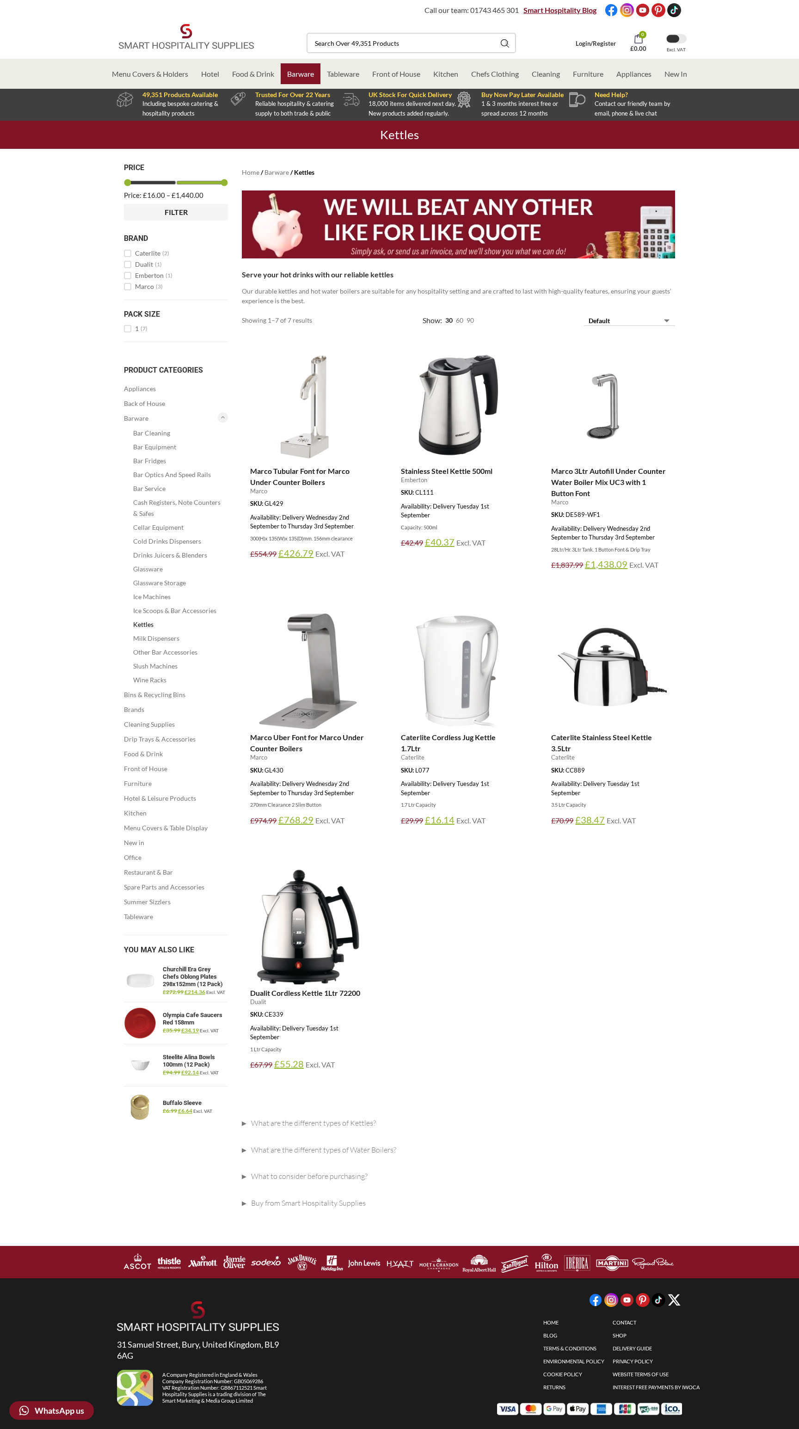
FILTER (176, 212)
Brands (134, 709)
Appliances (633, 73)
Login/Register (596, 43)
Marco (149, 286)
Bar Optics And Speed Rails (172, 474)
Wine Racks (149, 680)
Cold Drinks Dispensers (167, 541)
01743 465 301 (494, 10)
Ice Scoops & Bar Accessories (174, 610)
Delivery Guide (632, 1348)
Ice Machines (152, 597)
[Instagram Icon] (627, 10)
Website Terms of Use (641, 1374)
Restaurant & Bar (148, 872)
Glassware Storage (159, 583)
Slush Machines (155, 666)
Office (132, 857)
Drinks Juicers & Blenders (170, 555)
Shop (620, 1335)
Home (250, 172)
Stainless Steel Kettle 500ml (446, 470)
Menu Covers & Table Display (166, 828)
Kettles (143, 624)
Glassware (148, 569)
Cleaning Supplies (149, 724)
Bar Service (149, 488)
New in (134, 842)
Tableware (343, 73)
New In (675, 73)
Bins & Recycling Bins (154, 695)
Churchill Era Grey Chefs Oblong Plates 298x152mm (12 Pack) (193, 976)
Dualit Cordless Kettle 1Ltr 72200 (305, 992)
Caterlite (152, 253)
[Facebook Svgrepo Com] (611, 10)
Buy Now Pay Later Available (522, 94)
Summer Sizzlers (147, 902)
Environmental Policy (573, 1361)
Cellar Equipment (158, 527)
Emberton (153, 275)
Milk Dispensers (156, 638)
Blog (550, 1335)
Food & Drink (253, 73)
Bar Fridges (149, 461)
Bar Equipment (154, 447)
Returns (554, 1387)
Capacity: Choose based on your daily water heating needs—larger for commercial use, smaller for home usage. (403, 1178)
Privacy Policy (633, 1361)
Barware (300, 73)
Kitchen (445, 73)
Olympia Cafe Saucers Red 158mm (192, 1019)
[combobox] (411, 43)
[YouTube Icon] (643, 10)
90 (470, 320)
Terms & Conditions (569, 1348)
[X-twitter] (674, 1300)
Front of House (396, 73)
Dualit (148, 264)
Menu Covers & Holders (150, 73)
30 (449, 320)
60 (459, 320)
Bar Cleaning (151, 433)
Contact (624, 1322)
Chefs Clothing (495, 73)
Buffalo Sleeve (182, 1102)
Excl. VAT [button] (676, 49)
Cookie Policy (562, 1374)
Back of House (144, 403)
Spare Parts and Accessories (164, 887)
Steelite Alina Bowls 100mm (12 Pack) (189, 1061)
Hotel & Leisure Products (160, 798)
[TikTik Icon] (674, 10)
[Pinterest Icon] (658, 10)
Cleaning (546, 73)
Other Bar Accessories (165, 652)
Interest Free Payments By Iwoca (656, 1387)
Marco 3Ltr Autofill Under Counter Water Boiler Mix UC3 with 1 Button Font (608, 481)
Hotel (210, 73)
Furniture (588, 73)
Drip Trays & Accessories (160, 739)
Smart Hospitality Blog (559, 10)
